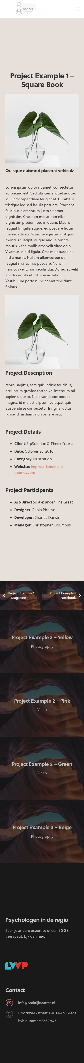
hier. (41, 936)
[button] (77, 9)
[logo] (26, 9)
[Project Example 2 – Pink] (42, 704)
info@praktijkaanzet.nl (36, 1002)
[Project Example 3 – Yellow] (42, 641)
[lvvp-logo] (16, 966)
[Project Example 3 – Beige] (42, 831)
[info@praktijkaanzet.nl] (11, 1002)
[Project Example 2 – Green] (42, 768)
